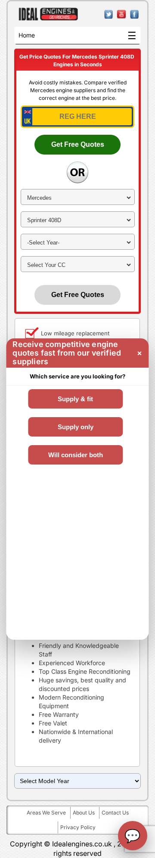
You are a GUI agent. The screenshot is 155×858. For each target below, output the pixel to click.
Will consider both (75, 454)
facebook (134, 14)
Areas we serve (46, 812)
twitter (108, 14)
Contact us (115, 812)
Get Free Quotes (77, 144)
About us (84, 812)
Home (27, 35)
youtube (121, 14)
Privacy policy (78, 827)
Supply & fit (75, 399)
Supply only (75, 427)
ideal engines (48, 14)
